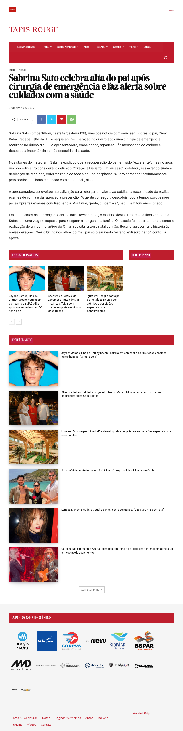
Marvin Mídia (141, 713)
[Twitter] (51, 119)
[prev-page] (12, 322)
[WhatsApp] (71, 119)
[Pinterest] (61, 119)
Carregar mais (90, 590)
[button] (165, 58)
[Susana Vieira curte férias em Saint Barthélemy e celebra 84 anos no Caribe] (33, 486)
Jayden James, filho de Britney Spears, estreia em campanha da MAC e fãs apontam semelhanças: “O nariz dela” (25, 303)
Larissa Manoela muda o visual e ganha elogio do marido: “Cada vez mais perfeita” (112, 509)
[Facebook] (41, 119)
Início (12, 70)
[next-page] (19, 322)
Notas (22, 70)
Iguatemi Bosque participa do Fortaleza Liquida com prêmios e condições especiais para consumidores (103, 303)
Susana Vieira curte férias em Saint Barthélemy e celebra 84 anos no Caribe (108, 470)
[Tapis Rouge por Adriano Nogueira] (36, 29)
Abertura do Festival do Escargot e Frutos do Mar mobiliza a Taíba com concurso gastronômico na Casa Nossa (65, 303)
